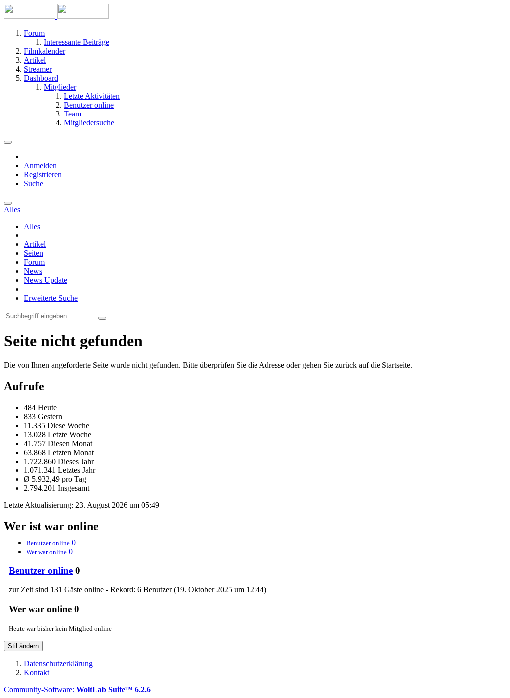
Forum (34, 262)
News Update (45, 280)
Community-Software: (77, 689)
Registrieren (43, 174)
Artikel (35, 244)
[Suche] (8, 203)
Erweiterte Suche (51, 298)
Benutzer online (41, 570)
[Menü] (8, 142)
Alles (32, 226)
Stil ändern (23, 646)
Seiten (33, 253)
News (33, 271)
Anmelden (40, 165)
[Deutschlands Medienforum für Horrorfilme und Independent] (56, 16)
